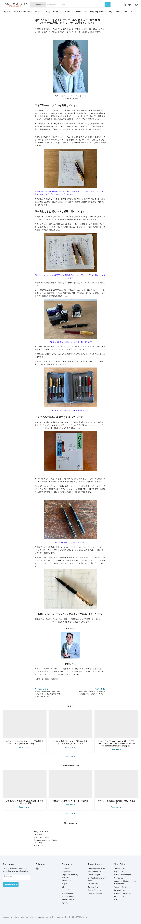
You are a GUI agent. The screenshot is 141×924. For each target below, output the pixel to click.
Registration (11, 884)
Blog (110, 11)
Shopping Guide (97, 11)
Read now (23, 747)
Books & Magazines (95, 875)
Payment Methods (121, 871)
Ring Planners (67, 893)
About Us (128, 11)
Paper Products (68, 896)
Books (38, 11)
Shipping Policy (120, 868)
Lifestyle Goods (52, 11)
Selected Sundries (95, 893)
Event (118, 11)
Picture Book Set (94, 871)
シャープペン (67, 890)
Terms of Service (121, 887)
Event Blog (38, 843)
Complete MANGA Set (96, 868)
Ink (63, 887)
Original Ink (66, 871)
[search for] (107, 4)
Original (6, 11)
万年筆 (64, 884)
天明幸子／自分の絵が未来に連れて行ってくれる (116, 802)
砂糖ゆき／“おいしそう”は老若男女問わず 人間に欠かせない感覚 (24, 802)
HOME (116, 900)
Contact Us (118, 878)
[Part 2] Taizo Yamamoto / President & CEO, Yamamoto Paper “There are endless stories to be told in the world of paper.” (116, 743)
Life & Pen (38, 835)
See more (69, 756)
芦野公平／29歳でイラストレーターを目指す (70, 801)
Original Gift (92, 884)
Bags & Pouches (94, 890)
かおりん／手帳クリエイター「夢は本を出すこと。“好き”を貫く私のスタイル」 (70, 742)
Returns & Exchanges (122, 875)
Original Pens (67, 868)
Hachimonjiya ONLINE (122, 893)
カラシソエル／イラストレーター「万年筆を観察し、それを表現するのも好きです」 (24, 742)
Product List (81, 11)
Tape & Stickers (68, 900)
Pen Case (65, 903)
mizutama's (68, 11)
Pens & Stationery (22, 11)
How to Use (38, 845)
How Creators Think (41, 837)
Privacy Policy (119, 890)
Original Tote (93, 887)
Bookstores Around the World (45, 840)
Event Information (121, 896)
